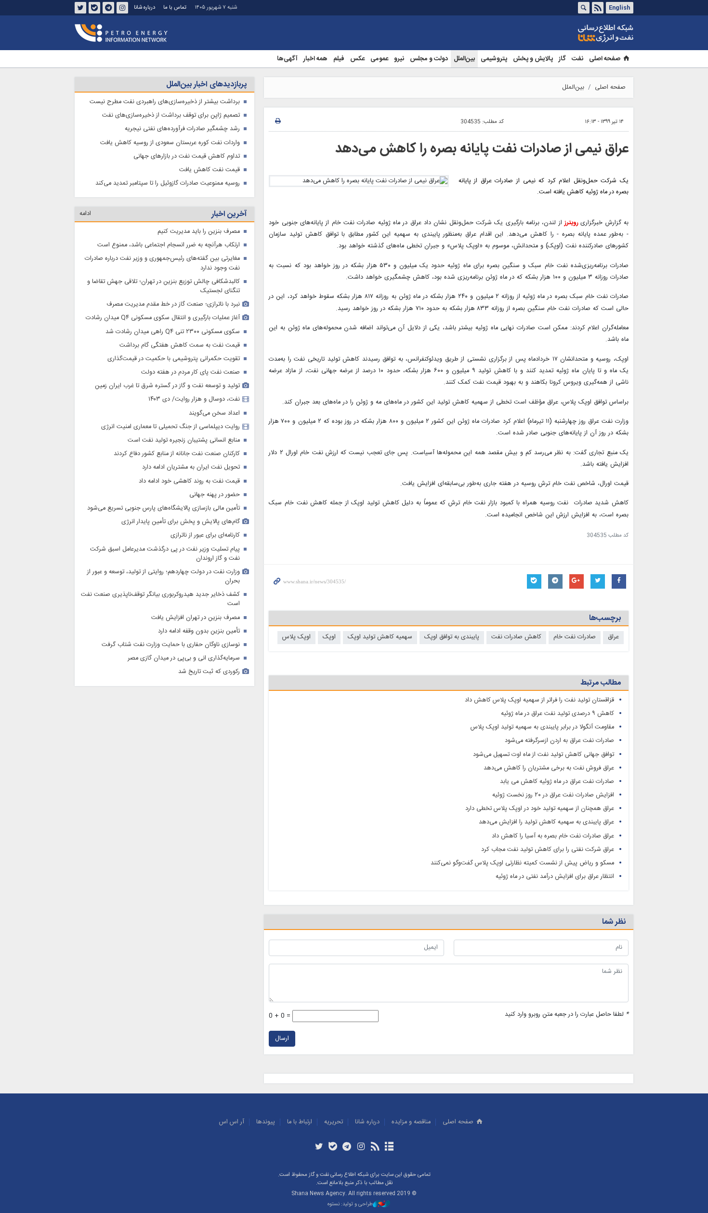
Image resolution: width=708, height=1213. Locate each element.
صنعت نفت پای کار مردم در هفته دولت (190, 372)
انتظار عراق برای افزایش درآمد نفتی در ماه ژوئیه (555, 876)
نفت (577, 59)
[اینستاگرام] (361, 1147)
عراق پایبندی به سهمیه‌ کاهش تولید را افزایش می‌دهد (546, 822)
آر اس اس (231, 1122)
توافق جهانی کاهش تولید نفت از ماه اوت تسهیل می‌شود (543, 754)
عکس (357, 59)
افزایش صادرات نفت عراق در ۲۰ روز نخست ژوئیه (553, 795)
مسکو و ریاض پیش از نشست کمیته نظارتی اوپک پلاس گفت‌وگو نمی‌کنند (522, 863)
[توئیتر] (319, 1147)
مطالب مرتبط (600, 682)
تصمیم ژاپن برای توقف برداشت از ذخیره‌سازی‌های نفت (171, 115)
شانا (572, 33)
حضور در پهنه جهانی (214, 494)
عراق (613, 637)
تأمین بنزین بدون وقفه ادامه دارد (199, 631)
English (619, 8)
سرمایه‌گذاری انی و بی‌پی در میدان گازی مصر (184, 658)
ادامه (85, 214)
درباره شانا (144, 7)
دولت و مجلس (429, 59)
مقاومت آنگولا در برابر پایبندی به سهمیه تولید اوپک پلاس (542, 727)
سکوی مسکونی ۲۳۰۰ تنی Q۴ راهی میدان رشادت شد (172, 332)
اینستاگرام (122, 7)
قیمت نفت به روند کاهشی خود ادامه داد (189, 481)
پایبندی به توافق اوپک (451, 637)
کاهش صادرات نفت (516, 637)
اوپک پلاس (296, 637)
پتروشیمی (494, 59)
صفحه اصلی (604, 59)
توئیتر (80, 7)
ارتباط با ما (299, 1122)
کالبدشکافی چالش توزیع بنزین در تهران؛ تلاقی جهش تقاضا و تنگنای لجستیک (163, 286)
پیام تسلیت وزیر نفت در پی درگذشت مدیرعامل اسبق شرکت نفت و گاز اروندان (165, 554)
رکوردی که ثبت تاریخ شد (209, 671)
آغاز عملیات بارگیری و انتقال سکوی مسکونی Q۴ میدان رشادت (163, 318)
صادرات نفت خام (574, 637)
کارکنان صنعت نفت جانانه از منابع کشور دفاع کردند (177, 453)
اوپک (329, 637)
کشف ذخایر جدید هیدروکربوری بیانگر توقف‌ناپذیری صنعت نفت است (160, 599)
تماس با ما (174, 7)
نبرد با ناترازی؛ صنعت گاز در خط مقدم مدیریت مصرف (173, 304)
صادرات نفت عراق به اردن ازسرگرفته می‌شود (559, 740)
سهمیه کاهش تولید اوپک (380, 637)
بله (94, 7)
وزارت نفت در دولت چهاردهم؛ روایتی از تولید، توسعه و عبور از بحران (163, 576)
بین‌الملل (464, 59)
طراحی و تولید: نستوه (350, 1204)
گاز (562, 59)
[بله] (333, 1147)
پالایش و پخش (533, 59)
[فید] (375, 1147)
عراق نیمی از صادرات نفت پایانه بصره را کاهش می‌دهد (482, 149)
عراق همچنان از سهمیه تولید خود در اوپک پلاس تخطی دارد (539, 808)
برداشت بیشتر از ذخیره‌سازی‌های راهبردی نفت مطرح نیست (165, 102)
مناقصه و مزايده (411, 1122)
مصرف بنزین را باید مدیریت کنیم (198, 231)
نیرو (399, 59)
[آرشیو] (389, 1147)
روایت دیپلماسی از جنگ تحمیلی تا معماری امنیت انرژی (170, 426)
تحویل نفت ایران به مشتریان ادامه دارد (191, 467)
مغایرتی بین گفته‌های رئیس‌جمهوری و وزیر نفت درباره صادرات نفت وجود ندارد (162, 263)
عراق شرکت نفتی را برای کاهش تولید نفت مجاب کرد (547, 849)
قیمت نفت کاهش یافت (209, 170)
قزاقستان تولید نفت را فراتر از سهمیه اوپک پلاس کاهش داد (539, 700)
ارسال (282, 1039)
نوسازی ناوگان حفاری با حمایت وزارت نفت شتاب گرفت (171, 644)
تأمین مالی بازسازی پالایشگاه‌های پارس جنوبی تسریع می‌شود (163, 508)
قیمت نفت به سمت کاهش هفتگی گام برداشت (179, 345)
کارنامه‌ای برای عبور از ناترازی (205, 535)
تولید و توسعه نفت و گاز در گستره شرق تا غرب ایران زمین (167, 386)
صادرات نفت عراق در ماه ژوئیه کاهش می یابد (557, 781)
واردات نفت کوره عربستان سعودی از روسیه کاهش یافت (170, 143)
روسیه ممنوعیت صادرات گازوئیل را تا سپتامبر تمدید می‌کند (167, 183)
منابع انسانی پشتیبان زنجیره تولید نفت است (184, 440)
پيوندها (265, 1122)
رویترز (572, 223)
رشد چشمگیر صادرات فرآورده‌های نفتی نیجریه (182, 129)
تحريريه (333, 1122)
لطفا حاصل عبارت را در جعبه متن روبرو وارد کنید (567, 1014)
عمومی (379, 59)
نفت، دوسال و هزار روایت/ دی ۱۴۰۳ (194, 399)
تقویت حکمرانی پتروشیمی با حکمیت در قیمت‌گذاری (173, 359)
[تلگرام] (347, 1147)
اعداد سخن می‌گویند (214, 413)
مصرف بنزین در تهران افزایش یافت (195, 617)
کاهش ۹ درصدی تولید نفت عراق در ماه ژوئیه (557, 713)
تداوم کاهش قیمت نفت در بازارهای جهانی (186, 156)
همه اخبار (315, 59)
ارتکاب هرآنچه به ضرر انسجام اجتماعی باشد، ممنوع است (168, 245)
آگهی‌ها (287, 59)
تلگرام (108, 7)
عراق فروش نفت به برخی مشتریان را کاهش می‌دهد (549, 768)
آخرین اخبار (229, 214)
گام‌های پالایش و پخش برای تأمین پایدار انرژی (180, 521)
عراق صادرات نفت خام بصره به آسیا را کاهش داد (553, 836)
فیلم (338, 59)
